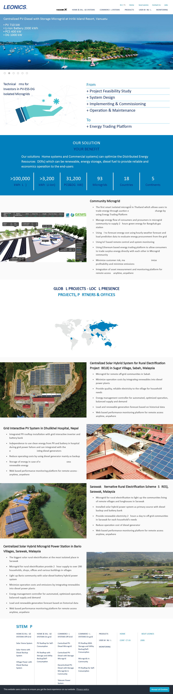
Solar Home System (24, 643)
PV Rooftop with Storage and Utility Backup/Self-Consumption (44, 657)
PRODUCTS (129, 10)
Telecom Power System (64, 681)
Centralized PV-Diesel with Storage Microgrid (66, 656)
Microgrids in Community (83, 660)
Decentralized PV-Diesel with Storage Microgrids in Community (66, 669)
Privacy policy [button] (82, 689)
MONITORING (162, 10)
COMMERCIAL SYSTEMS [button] (110, 10)
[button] (5, 73)
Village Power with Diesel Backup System (24, 665)
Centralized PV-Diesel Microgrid (65, 644)
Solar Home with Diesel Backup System (23, 653)
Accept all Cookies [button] (159, 689)
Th (125, 5)
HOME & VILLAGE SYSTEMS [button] (83, 10)
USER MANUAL (145, 10)
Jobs (166, 5)
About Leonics (143, 5)
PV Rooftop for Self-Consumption (45, 644)
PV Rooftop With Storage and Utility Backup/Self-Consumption (86, 647)
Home (131, 5)
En (121, 5)
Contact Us (156, 5)
